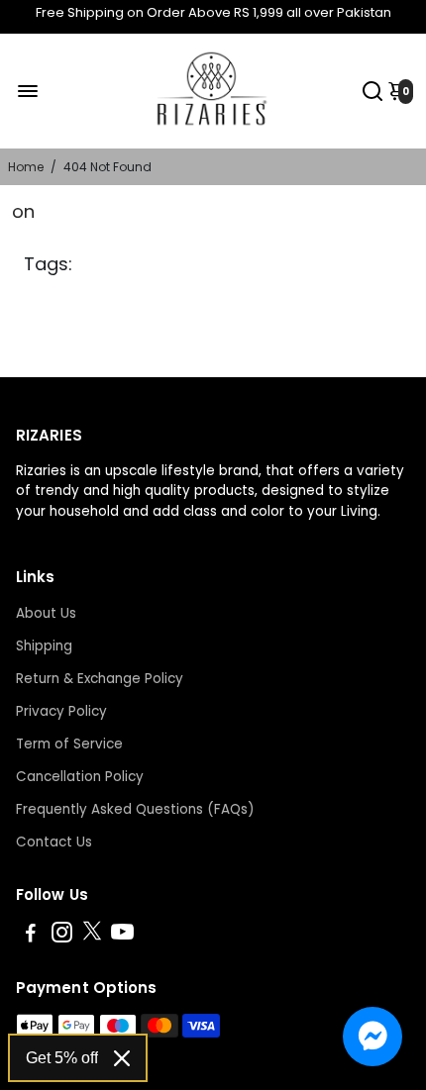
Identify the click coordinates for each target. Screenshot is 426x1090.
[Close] (122, 1058)
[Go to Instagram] (62, 935)
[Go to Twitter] (92, 935)
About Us (46, 613)
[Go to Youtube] (122, 935)
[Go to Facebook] (31, 935)
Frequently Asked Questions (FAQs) (135, 809)
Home (26, 166)
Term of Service (69, 744)
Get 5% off (62, 1057)
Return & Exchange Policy (99, 678)
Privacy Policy (61, 711)
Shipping (44, 646)
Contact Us (54, 842)
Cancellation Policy (80, 776)
